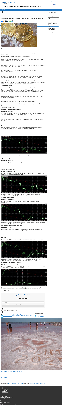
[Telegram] (12, 21)
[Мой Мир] (4, 21)
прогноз (23, 315)
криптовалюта (16, 315)
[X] (6, 21)
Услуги (39, 6)
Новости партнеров (15, 6)
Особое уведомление (5, 390)
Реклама (35, 6)
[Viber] (8, 21)
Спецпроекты (26, 6)
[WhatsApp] (10, 21)
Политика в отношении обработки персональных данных (6, 394)
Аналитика (3, 14)
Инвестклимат (3, 9)
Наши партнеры (5, 387)
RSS (13, 314)
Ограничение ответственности (5, 392)
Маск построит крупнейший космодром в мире (53, 17)
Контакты (32, 6)
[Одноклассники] (3, 21)
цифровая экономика (28, 315)
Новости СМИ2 (4, 377)
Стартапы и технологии (41, 314)
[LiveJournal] (7, 21)
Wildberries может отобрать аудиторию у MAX (52, 23)
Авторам (3, 386)
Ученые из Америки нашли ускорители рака (15, 383)
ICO (12, 314)
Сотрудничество (5, 389)
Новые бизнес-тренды (40, 316)
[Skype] (11, 21)
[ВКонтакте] (2, 21)
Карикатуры (22, 6)
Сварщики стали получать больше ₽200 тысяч (53, 29)
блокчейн (18, 314)
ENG (55, 4)
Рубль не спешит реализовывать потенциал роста (37, 383)
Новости (10, 6)
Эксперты (6, 6)
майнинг (20, 315)
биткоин (15, 314)
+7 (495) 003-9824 (10, 397)
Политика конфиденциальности (5, 402)
